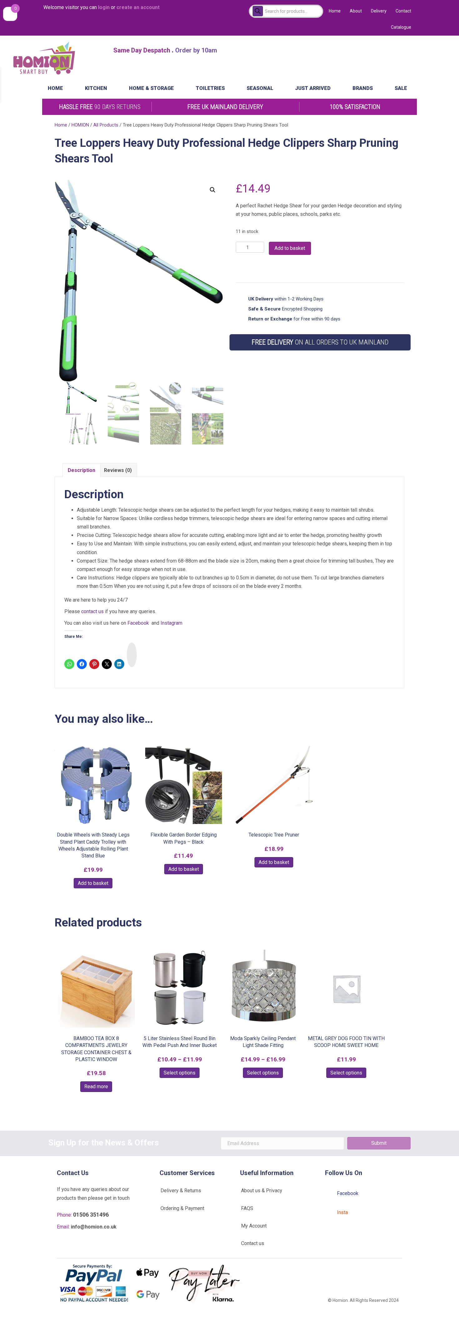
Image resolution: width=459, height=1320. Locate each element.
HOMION (80, 125)
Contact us (252, 1243)
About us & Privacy (261, 1190)
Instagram (171, 623)
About (356, 10)
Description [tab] (81, 470)
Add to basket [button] (93, 883)
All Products (105, 125)
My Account (254, 1226)
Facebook (138, 623)
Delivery (379, 10)
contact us (92, 611)
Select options (179, 1073)
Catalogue (401, 27)
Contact (403, 10)
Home (335, 10)
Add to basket (289, 248)
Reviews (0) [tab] (118, 470)
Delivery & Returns (180, 1190)
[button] (212, 190)
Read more (96, 1086)
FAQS (247, 1208)
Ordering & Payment (182, 1208)
